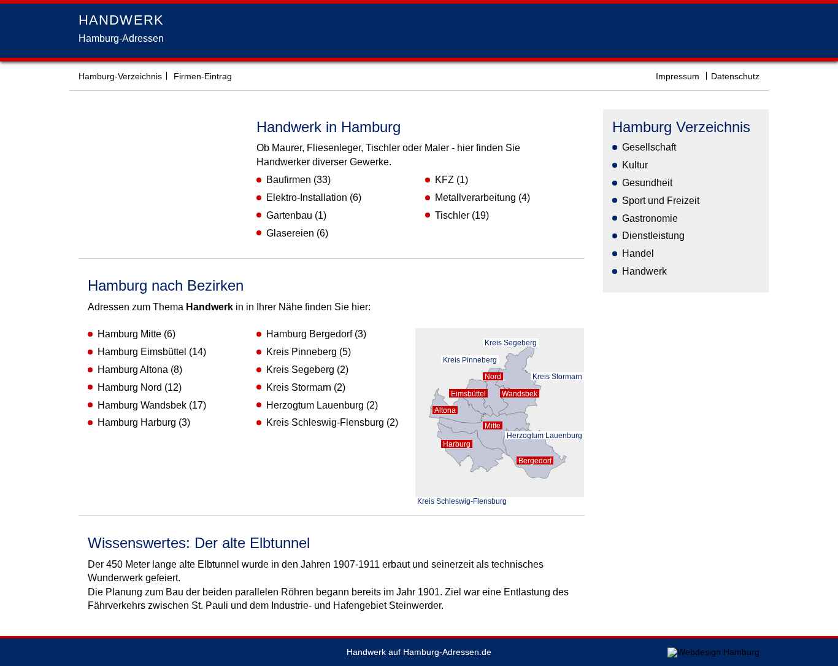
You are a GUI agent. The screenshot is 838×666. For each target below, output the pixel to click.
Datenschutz (735, 76)
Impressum (677, 76)
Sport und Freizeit (660, 200)
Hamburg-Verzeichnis (120, 76)
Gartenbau (289, 215)
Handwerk (644, 271)
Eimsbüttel (468, 393)
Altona (445, 410)
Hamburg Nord (130, 387)
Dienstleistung (653, 235)
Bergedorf (535, 460)
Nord (493, 376)
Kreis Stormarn (298, 387)
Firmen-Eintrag (203, 76)
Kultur (635, 165)
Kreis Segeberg (300, 369)
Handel (638, 253)
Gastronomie (650, 218)
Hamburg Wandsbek (142, 405)
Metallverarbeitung (475, 197)
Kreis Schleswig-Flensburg (325, 422)
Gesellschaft (649, 147)
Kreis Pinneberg (301, 352)
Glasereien (290, 233)
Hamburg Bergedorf (309, 334)
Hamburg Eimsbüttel (142, 352)
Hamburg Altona (133, 369)
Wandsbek (519, 393)
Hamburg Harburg (137, 422)
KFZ (444, 179)
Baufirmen (288, 179)
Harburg (457, 444)
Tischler (452, 215)
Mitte (493, 425)
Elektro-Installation (306, 197)
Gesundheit (647, 183)
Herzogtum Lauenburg (315, 405)
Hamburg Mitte (129, 334)
